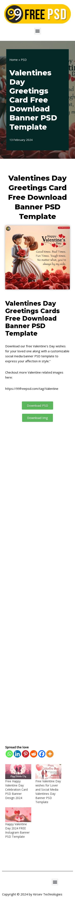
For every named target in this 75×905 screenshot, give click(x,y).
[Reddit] (33, 754)
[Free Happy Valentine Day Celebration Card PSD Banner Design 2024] (18, 771)
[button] (37, 31)
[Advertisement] (37, 583)
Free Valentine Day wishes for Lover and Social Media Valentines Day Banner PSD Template (48, 791)
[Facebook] (41, 754)
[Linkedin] (17, 754)
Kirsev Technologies (47, 894)
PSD (24, 60)
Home (13, 60)
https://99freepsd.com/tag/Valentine (31, 388)
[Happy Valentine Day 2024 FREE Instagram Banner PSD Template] (18, 814)
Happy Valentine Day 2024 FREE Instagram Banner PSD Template (17, 830)
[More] (50, 754)
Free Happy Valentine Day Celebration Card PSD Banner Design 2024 (16, 789)
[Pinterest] (25, 754)
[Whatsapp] (9, 754)
